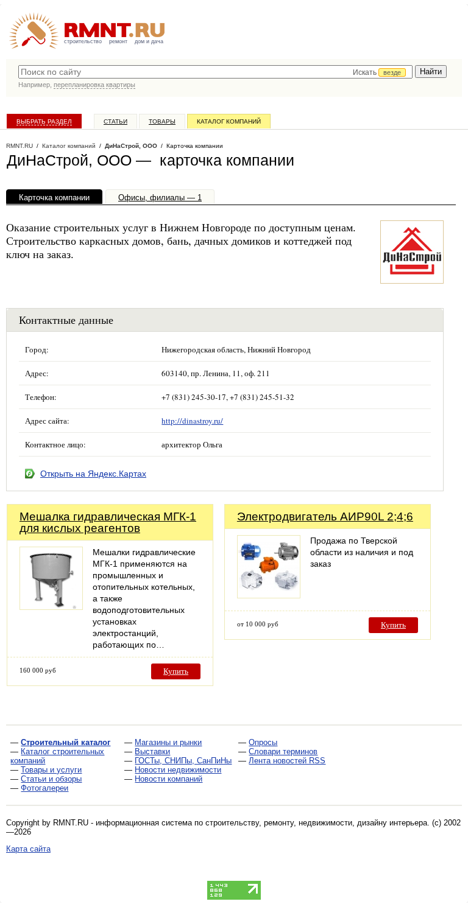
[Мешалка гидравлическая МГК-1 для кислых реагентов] (51, 606)
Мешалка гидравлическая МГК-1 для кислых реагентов (108, 522)
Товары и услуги (51, 769)
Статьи (115, 121)
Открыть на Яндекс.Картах (93, 473)
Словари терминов (283, 751)
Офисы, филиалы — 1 (160, 197)
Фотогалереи (44, 788)
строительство (83, 41)
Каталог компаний (229, 121)
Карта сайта (28, 848)
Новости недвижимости (178, 769)
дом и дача (149, 41)
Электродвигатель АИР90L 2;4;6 (325, 516)
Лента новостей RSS (287, 760)
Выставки (152, 751)
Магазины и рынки (168, 742)
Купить (175, 671)
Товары (162, 121)
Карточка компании (54, 197)
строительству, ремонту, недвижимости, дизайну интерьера (316, 822)
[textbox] (215, 72)
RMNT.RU (19, 145)
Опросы (263, 742)
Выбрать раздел (44, 121)
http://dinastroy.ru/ (192, 420)
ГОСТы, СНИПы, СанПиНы (183, 760)
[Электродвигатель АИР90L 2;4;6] (269, 595)
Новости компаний (168, 778)
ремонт (118, 41)
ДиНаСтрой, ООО (131, 145)
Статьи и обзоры (51, 778)
